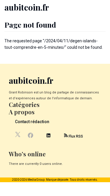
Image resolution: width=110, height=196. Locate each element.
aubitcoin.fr (26, 7)
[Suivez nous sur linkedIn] (48, 136)
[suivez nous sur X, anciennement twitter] (18, 136)
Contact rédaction (32, 121)
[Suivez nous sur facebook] (30, 136)
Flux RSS (75, 136)
